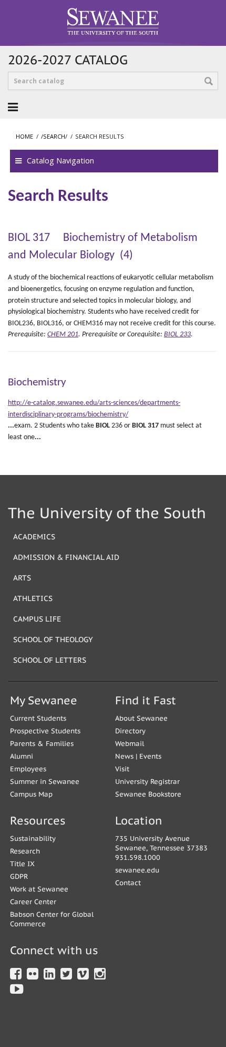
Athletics (33, 598)
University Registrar (147, 781)
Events (150, 756)
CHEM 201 (62, 334)
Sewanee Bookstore (148, 794)
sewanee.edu (137, 870)
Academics (34, 536)
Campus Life (37, 619)
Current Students (38, 718)
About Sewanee (141, 718)
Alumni (21, 756)
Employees (28, 768)
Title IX (22, 863)
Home (24, 136)
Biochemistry (37, 382)
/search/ (54, 136)
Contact (128, 882)
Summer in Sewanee (44, 781)
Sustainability (33, 838)
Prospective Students (45, 730)
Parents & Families (42, 743)
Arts (22, 578)
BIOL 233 (177, 334)
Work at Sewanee (39, 889)
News (124, 756)
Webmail (129, 743)
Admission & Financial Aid (66, 557)
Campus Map (31, 794)
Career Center (33, 901)
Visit (122, 768)
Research (25, 851)
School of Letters (49, 660)
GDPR (19, 876)
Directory (130, 730)
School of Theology (53, 639)
